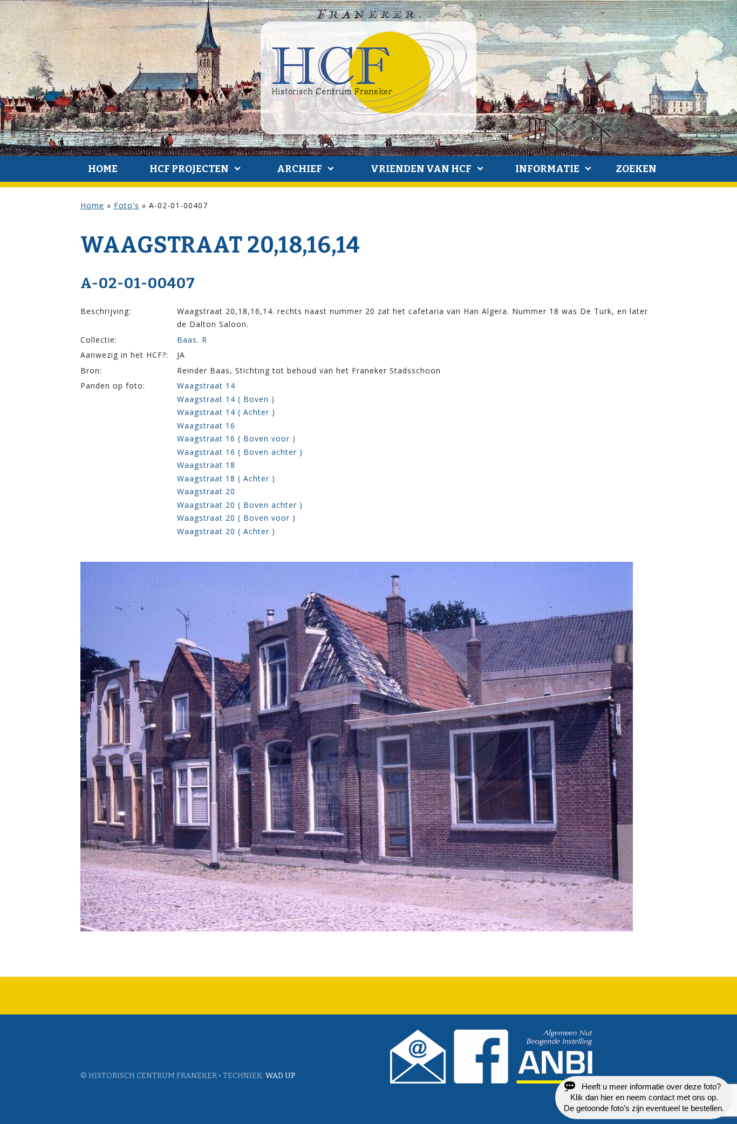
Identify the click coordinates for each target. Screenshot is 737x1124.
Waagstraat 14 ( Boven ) (226, 399)
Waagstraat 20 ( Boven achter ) (240, 505)
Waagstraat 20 (206, 491)
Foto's (126, 205)
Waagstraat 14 (206, 385)
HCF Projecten (189, 169)
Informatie (547, 169)
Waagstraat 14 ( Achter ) (226, 412)
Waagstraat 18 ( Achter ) (226, 478)
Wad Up (280, 1075)
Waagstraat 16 (206, 425)
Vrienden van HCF (421, 169)
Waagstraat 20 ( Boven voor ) (236, 518)
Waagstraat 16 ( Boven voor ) (236, 438)
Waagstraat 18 (206, 465)
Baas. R (192, 340)
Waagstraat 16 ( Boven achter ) (240, 452)
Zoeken (636, 169)
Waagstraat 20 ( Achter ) (226, 531)
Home (103, 169)
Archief (299, 169)
